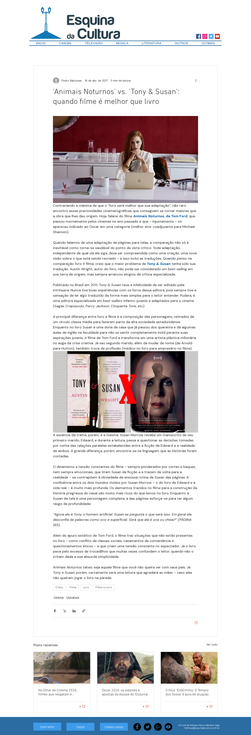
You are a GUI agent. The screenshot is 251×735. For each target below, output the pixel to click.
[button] (181, 43)
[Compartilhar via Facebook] (55, 611)
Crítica (59, 587)
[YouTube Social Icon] (217, 36)
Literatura (72, 597)
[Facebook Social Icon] (198, 36)
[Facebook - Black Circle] (137, 727)
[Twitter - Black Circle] (147, 727)
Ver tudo (212, 644)
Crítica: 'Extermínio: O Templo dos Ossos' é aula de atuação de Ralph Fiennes (187, 692)
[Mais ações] (195, 80)
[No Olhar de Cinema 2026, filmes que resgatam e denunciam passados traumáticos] (62, 668)
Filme (73, 587)
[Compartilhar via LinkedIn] (74, 611)
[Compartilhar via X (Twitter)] (64, 611)
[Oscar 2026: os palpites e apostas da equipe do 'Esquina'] (125, 668)
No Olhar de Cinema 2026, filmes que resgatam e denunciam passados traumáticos (57, 692)
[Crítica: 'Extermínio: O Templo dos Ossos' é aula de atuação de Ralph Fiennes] (189, 668)
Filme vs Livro (103, 587)
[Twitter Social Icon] (211, 36)
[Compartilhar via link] (83, 611)
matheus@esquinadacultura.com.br (202, 728)
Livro (86, 587)
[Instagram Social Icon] (204, 36)
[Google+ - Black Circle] (158, 727)
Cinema (59, 597)
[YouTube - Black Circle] (168, 727)
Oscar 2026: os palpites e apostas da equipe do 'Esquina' (125, 692)
